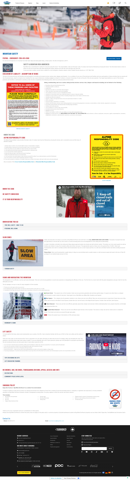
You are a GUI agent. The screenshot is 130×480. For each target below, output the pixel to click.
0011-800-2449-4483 (25, 458)
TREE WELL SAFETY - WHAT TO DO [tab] (14, 225)
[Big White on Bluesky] (112, 452)
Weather (119, 3)
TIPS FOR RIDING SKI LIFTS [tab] (12, 358)
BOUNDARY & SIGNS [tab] (10, 323)
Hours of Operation (54, 436)
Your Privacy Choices (70, 478)
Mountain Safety (31, 14)
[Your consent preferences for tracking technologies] (127, 477)
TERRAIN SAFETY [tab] (9, 269)
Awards (68, 440)
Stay (37, 3)
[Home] (7, 3)
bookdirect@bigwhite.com (24, 450)
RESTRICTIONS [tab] (9, 373)
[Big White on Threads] (107, 452)
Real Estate (69, 442)
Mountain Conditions (71, 436)
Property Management (55, 446)
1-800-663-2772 (24, 455)
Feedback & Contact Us (55, 442)
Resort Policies (70, 438)
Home (5, 14)
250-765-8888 (21, 452)
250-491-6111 (21, 440)
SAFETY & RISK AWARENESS (24, 472)
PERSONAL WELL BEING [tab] (11, 228)
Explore (30, 3)
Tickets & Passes (19, 3)
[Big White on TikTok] (96, 452)
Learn (44, 3)
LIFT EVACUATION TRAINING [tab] (12, 361)
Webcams (114, 3)
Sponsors (69, 444)
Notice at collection (56, 478)
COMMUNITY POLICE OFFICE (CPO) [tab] (14, 376)
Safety (108, 3)
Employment (52, 440)
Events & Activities (54, 3)
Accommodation (53, 438)
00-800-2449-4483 (29, 461)
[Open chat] (126, 476)
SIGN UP (110, 448)
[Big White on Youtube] (86, 452)
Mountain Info (16, 14)
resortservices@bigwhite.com (56, 421)
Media (51, 444)
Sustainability (70, 446)
